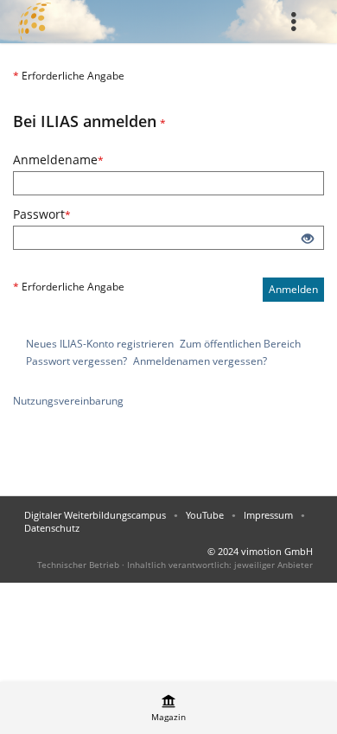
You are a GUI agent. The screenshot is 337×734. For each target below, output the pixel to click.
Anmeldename (116, 159)
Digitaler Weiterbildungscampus (95, 514)
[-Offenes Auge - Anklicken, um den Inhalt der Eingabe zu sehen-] (308, 239)
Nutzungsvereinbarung (68, 400)
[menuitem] (298, 21)
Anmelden (293, 289)
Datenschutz (51, 527)
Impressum (268, 514)
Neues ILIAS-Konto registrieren (100, 343)
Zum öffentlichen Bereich (240, 343)
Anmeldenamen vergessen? (200, 361)
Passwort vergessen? (76, 361)
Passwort (100, 214)
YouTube (205, 514)
